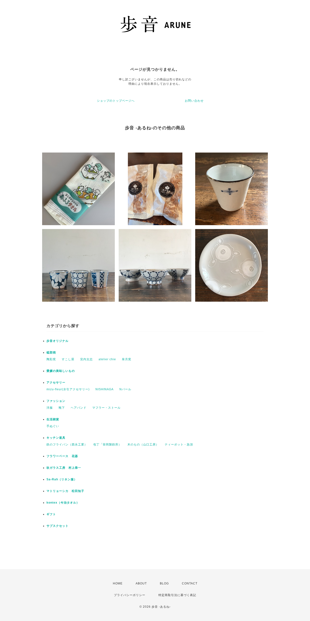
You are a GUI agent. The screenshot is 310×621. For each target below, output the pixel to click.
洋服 (49, 407)
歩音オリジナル (57, 341)
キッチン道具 (55, 437)
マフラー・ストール (106, 407)
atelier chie (107, 359)
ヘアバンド (78, 407)
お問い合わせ (194, 100)
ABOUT (141, 583)
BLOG (164, 583)
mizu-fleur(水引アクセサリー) (68, 389)
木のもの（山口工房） (143, 444)
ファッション (55, 401)
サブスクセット (57, 526)
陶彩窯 (51, 359)
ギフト (51, 514)
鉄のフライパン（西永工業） (66, 444)
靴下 (62, 407)
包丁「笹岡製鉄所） (107, 444)
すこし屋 (68, 359)
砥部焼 (51, 352)
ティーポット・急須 (179, 444)
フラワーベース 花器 (62, 456)
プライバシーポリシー (129, 595)
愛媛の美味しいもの (60, 371)
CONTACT (189, 583)
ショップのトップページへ (116, 100)
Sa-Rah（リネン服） (61, 479)
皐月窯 (126, 359)
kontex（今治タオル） (62, 502)
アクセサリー (57, 382)
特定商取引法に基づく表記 (177, 595)
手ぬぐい (52, 426)
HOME (118, 583)
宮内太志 (86, 359)
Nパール (125, 389)
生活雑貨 (52, 419)
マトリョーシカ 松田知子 (65, 491)
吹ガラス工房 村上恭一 (63, 467)
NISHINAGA (104, 389)
